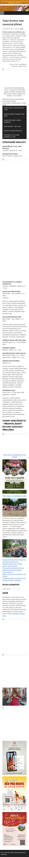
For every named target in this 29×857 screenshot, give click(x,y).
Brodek (22, 614)
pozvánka (5, 298)
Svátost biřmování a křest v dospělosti (13, 121)
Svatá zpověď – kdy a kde (12, 126)
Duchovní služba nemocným (13, 130)
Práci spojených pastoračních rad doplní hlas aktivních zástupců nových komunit (13, 570)
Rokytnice (16, 614)
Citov (21, 29)
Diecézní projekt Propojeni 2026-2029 (14, 115)
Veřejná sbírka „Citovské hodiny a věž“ (14, 109)
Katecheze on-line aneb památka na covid (11, 136)
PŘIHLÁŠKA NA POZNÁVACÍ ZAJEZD (14, 496)
